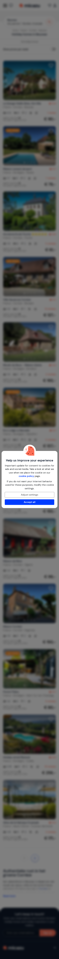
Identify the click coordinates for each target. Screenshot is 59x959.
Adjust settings (29, 494)
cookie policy (26, 476)
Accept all (29, 502)
